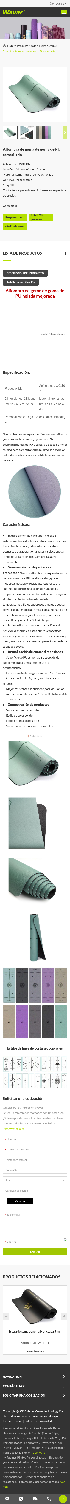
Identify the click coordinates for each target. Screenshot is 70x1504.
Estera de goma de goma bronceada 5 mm (35, 1331)
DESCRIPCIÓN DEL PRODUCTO (25, 273)
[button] (65, 132)
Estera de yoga (47, 45)
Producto (22, 45)
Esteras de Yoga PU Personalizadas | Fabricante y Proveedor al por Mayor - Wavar (34, 1442)
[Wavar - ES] (14, 12)
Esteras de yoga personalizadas (39, 1481)
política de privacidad (38, 1421)
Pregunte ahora (35, 1350)
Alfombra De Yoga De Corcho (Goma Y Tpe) (31, 1433)
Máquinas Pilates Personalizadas (25, 1457)
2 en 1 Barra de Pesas (46, 1428)
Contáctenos (14, 1386)
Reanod (18, 1421)
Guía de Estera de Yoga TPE (21, 1438)
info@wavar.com (13, 1128)
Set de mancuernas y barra (40, 1472)
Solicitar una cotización (21, 282)
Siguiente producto (37, 217)
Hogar (11, 45)
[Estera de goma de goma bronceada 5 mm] (35, 1306)
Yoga (33, 45)
